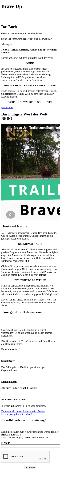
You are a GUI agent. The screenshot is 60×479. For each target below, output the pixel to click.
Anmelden (30, 467)
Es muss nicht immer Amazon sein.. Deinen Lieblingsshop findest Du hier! (23, 412)
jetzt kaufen (7, 107)
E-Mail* (5, 443)
